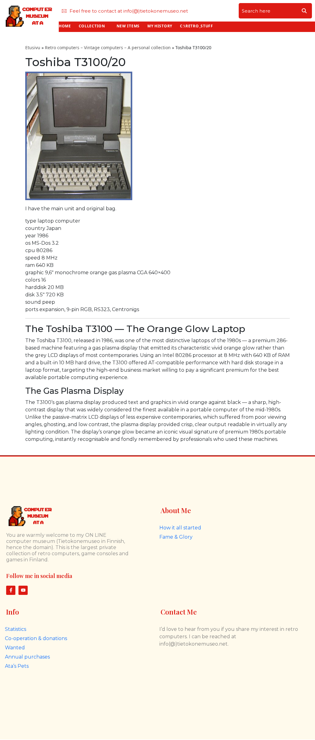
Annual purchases (27, 657)
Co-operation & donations (36, 638)
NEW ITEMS (128, 26)
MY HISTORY (159, 26)
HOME (65, 26)
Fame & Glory (176, 537)
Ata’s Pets (17, 666)
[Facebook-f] (10, 590)
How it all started (180, 528)
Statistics (15, 629)
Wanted (15, 648)
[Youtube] (23, 590)
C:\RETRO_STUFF (196, 26)
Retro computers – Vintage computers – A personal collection (108, 47)
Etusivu (32, 47)
